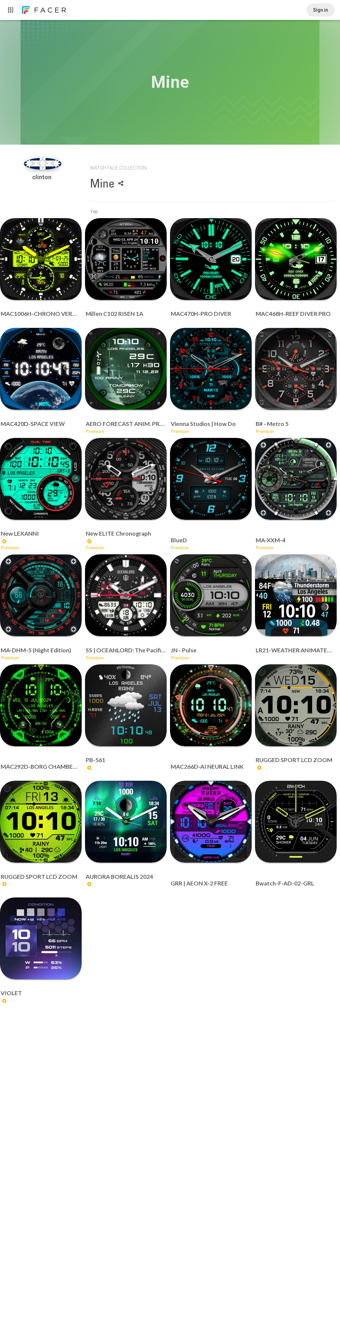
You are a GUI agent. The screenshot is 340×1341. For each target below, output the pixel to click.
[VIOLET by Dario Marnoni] (41, 938)
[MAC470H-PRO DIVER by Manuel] (211, 259)
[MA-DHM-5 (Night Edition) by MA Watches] (41, 595)
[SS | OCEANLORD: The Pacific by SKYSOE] (126, 595)
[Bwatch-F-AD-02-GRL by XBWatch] (296, 822)
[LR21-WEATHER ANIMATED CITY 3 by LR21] (296, 595)
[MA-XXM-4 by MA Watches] (296, 479)
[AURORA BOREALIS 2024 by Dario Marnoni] (126, 822)
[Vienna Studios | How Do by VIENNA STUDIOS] (211, 369)
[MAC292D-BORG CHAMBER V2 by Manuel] (41, 705)
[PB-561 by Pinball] (126, 705)
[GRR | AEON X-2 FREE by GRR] (211, 822)
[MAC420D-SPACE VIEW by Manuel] (41, 369)
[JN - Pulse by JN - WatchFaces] (211, 595)
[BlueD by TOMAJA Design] (211, 479)
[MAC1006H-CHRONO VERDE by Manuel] (41, 259)
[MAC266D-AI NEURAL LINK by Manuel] (211, 705)
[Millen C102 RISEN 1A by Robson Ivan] (126, 259)
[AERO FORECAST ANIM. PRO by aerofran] (126, 369)
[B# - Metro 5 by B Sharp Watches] (296, 369)
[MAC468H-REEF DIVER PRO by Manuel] (296, 259)
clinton (42, 177)
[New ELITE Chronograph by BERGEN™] (126, 479)
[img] (42, 164)
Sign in (320, 10)
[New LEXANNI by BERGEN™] (41, 479)
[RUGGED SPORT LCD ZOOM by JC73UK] (296, 705)
